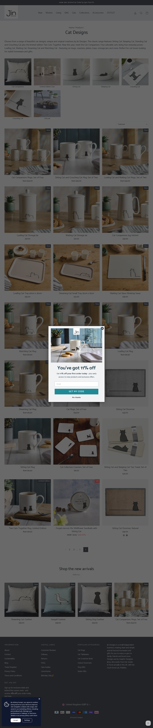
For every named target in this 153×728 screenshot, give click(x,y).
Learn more (33, 715)
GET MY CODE (76, 391)
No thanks (76, 397)
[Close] (39, 699)
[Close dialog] (102, 328)
